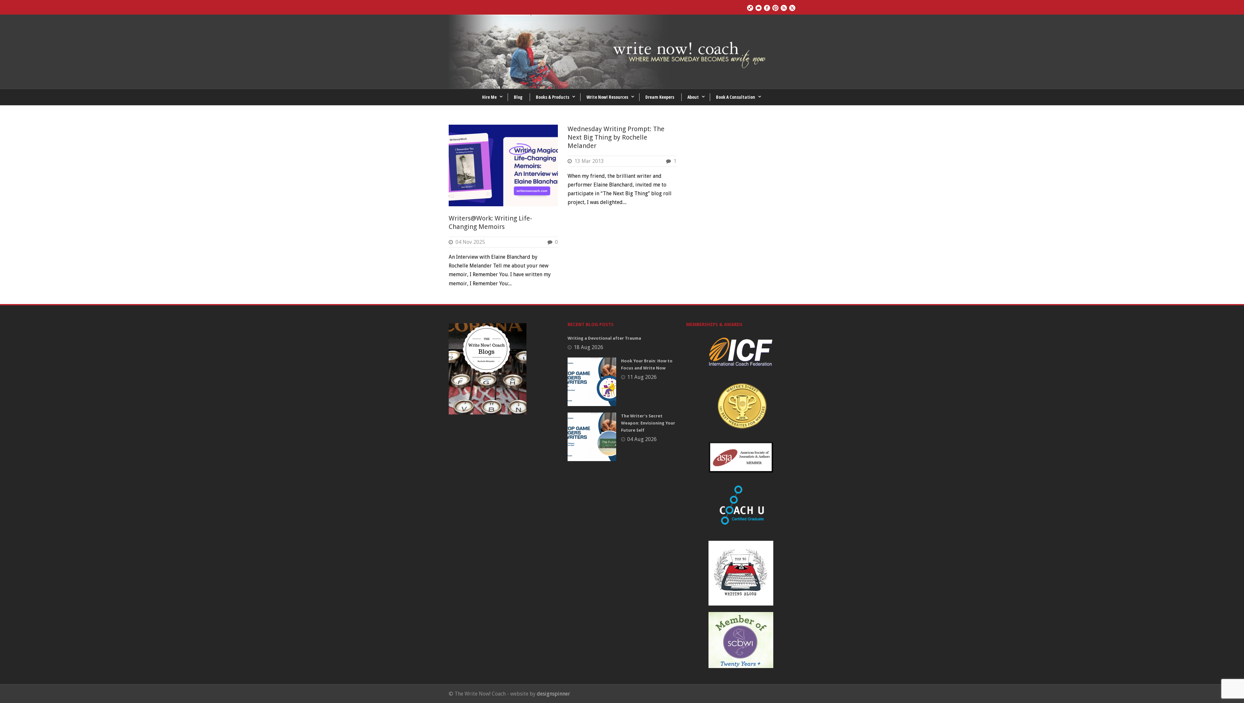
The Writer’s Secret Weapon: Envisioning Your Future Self (648, 423)
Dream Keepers (659, 97)
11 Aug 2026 (642, 377)
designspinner (553, 694)
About (693, 97)
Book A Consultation (735, 97)
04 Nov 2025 (470, 242)
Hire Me (489, 97)
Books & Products (552, 97)
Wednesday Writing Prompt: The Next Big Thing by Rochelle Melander (616, 137)
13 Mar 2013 (589, 161)
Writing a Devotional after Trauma (604, 338)
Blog (518, 97)
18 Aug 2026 (588, 347)
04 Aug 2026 (642, 439)
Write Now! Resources (607, 97)
